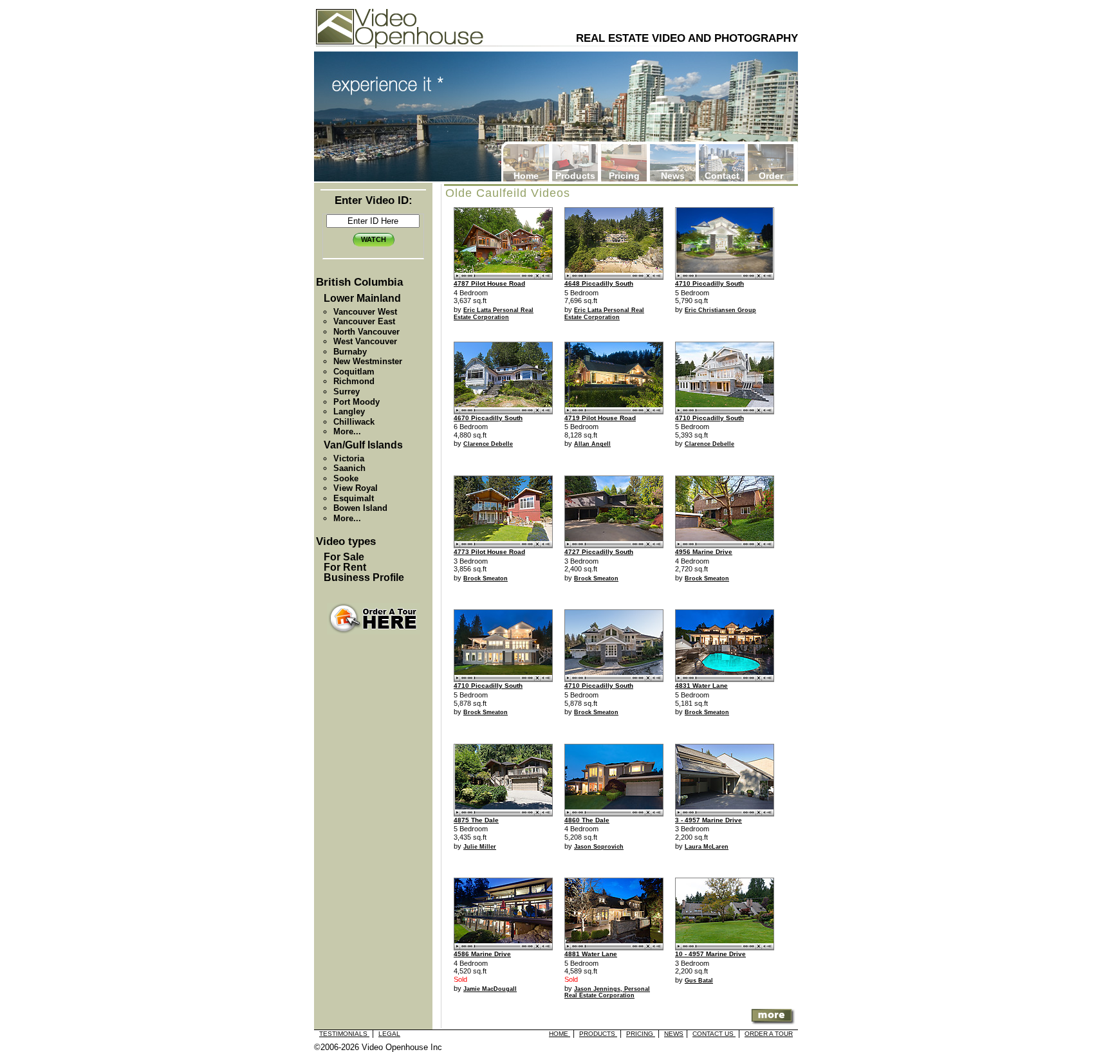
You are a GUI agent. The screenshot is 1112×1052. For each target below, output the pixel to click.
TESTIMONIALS (344, 1033)
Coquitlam (354, 371)
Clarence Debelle (488, 444)
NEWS (673, 1033)
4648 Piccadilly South (598, 283)
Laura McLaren (706, 847)
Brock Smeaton (485, 578)
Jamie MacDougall (490, 989)
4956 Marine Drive (703, 551)
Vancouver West (365, 312)
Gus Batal (699, 980)
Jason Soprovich (599, 847)
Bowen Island (360, 508)
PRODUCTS (598, 1033)
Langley (349, 411)
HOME (559, 1033)
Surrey (346, 391)
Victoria (348, 458)
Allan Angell (592, 444)
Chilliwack (354, 422)
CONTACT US (714, 1033)
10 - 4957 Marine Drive (710, 953)
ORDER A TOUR (769, 1033)
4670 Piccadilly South (488, 417)
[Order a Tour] (373, 618)
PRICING (640, 1033)
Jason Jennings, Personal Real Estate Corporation (607, 992)
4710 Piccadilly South (709, 283)
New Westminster (367, 361)
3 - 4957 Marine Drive (708, 820)
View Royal (355, 488)
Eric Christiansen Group (720, 310)
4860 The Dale (586, 820)
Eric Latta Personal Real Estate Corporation (493, 313)
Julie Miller (479, 847)
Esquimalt (353, 498)
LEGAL (389, 1033)
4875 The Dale (476, 820)
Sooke (345, 478)
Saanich (349, 468)
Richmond (354, 381)
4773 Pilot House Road (489, 551)
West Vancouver (365, 341)
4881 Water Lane (590, 953)
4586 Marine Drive (482, 953)
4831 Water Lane (701, 685)
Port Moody (356, 402)
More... (347, 431)
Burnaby (350, 351)
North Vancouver (366, 332)
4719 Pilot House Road (600, 417)
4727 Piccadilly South (598, 551)
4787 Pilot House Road (489, 283)
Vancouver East (364, 321)
